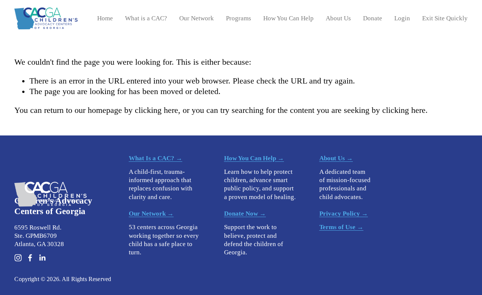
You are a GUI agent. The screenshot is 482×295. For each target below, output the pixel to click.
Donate (372, 18)
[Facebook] (30, 258)
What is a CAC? (146, 18)
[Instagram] (18, 258)
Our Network (196, 18)
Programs (238, 18)
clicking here (156, 110)
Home (105, 18)
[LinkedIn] (42, 258)
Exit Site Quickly (445, 18)
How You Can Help (288, 18)
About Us (338, 18)
